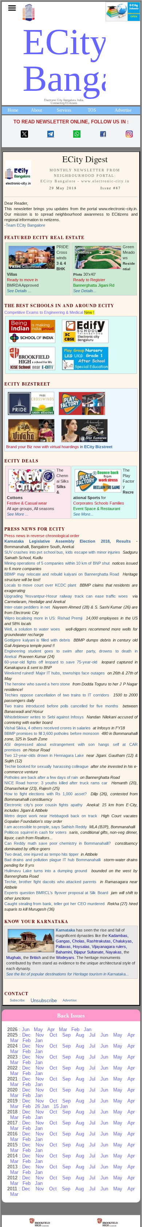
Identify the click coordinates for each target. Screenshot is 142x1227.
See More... (83, 514)
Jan (87, 1029)
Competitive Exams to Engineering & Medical (43, 312)
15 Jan (61, 1106)
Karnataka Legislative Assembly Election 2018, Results (67, 541)
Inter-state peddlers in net (27, 607)
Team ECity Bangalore (25, 225)
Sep (66, 1035)
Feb (75, 1029)
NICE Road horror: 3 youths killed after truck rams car (55, 783)
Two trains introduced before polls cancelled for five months (61, 706)
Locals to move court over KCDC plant (40, 585)
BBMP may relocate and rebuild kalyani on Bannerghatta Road (61, 574)
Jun (25, 1029)
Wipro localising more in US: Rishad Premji (43, 618)
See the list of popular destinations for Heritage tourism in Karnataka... (67, 974)
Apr (51, 1029)
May (38, 1029)
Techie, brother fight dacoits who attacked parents (50, 882)
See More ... (17, 514)
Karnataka (65, 930)
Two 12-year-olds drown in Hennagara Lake (44, 755)
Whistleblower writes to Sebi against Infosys (44, 717)
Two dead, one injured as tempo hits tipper (41, 854)
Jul (92, 1035)
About (36, 110)
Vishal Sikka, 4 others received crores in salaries (47, 728)
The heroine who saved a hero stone (37, 684)
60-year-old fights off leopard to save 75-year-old (50, 662)
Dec (26, 1035)
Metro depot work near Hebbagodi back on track (50, 816)
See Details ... (19, 291)
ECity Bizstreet (98, 447)
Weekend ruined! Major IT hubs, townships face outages (54, 673)
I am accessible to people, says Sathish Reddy (45, 827)
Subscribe (17, 1000)
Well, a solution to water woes (33, 629)
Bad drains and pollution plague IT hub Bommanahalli (52, 860)
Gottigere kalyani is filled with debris (37, 640)
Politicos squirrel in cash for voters (35, 832)
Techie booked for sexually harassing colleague (46, 766)
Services (64, 110)
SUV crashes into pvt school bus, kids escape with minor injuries (62, 552)
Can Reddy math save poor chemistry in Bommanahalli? (57, 843)
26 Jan (42, 1106)
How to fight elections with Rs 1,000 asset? (45, 794)
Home (13, 110)
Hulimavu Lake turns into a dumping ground (45, 871)
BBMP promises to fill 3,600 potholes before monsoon (51, 733)
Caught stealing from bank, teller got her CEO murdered (54, 903)
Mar (63, 1029)
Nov (40, 1035)
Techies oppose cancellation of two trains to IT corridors (57, 695)
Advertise (123, 110)
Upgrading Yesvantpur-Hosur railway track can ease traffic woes (66, 596)
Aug (80, 1035)
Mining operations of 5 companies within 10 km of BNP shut (57, 563)
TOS (92, 110)
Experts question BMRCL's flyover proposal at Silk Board (56, 892)
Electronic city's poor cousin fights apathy (43, 805)
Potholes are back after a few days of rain (41, 777)
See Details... (84, 291)
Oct (53, 1035)
